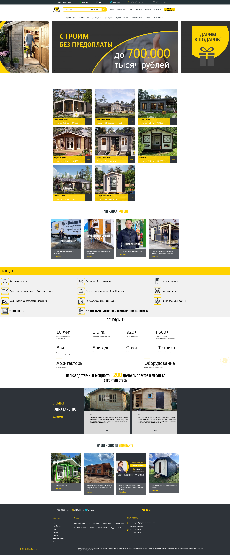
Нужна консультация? (169, 9)
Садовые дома (119, 523)
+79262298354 (79, 510)
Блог (54, 541)
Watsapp (85, 2)
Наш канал (115, 211)
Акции (112, 9)
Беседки (91, 527)
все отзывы (58, 415)
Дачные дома (107, 523)
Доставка (139, 9)
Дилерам (148, 9)
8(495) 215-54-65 (62, 510)
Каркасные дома (94, 523)
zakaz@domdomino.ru (136, 526)
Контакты (157, 9)
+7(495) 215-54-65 (65, 2)
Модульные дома (79, 523)
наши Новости (115, 445)
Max (100, 2)
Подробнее (57, 256)
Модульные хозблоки (117, 528)
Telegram (116, 2)
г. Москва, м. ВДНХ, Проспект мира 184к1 (142, 523)
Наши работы (121, 9)
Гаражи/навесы (102, 527)
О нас (131, 9)
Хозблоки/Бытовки (80, 527)
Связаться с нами (58, 538)
